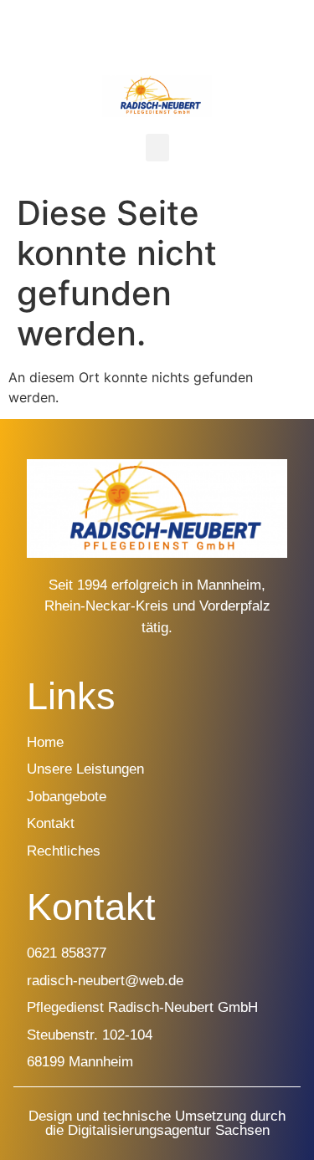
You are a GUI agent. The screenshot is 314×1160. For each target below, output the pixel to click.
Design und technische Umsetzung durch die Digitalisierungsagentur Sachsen (157, 1123)
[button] (157, 147)
